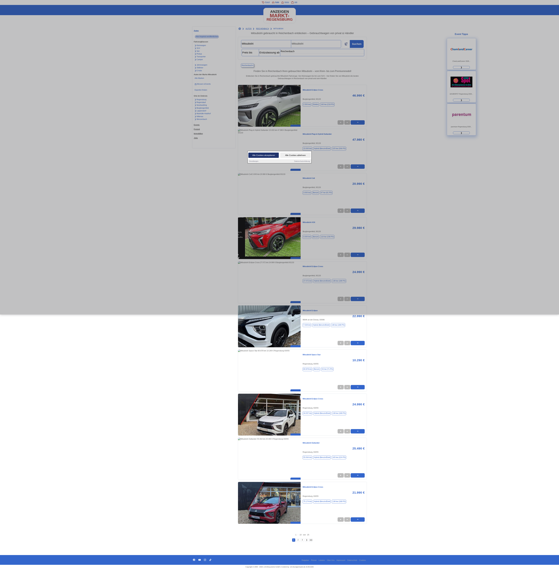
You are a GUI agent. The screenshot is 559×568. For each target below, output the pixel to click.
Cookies (362, 560)
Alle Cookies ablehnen (295, 155)
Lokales (322, 560)
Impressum (341, 560)
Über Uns (331, 560)
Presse (314, 560)
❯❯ (310, 540)
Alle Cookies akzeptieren (263, 155)
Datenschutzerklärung (302, 161)
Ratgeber (305, 560)
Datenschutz (352, 560)
